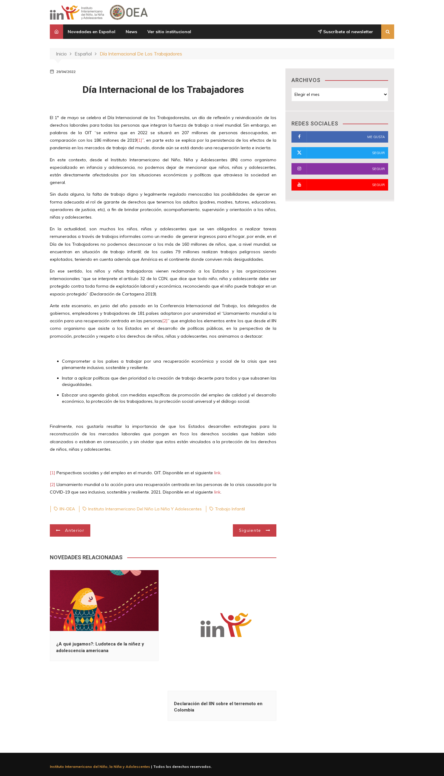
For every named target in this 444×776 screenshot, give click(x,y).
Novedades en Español (91, 31)
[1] (139, 140)
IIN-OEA (67, 509)
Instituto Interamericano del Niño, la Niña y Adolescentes (100, 766)
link (217, 472)
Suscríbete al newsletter (347, 31)
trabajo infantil (230, 509)
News (131, 31)
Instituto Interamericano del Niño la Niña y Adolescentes (145, 509)
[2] (165, 320)
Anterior (74, 530)
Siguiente (250, 530)
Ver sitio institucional (169, 31)
